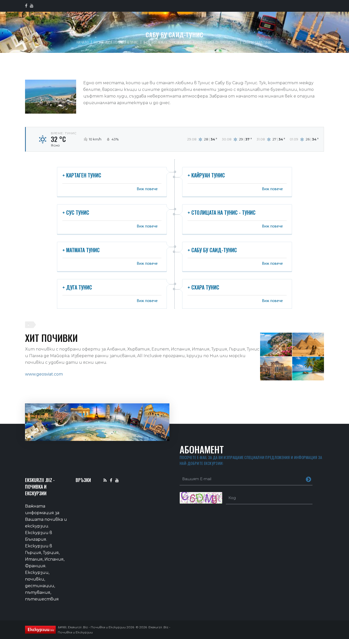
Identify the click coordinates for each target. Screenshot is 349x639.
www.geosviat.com (44, 374)
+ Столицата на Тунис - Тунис (221, 212)
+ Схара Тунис (203, 287)
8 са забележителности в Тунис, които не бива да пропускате (190, 42)
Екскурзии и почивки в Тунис (116, 42)
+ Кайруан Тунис (206, 175)
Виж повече (147, 188)
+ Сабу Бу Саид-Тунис (212, 250)
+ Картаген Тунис (81, 175)
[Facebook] (111, 480)
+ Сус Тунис (75, 212)
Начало (83, 42)
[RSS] (105, 480)
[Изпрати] (308, 479)
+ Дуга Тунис (77, 287)
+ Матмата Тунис (81, 250)
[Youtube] (117, 480)
